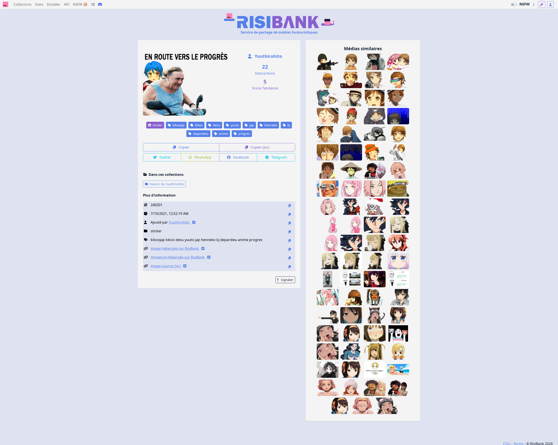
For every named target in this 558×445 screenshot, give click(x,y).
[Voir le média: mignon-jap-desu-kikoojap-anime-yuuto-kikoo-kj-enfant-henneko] (351, 62)
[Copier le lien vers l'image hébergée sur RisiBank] (289, 249)
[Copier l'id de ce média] (289, 205)
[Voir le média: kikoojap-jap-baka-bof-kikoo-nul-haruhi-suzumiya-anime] (351, 369)
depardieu (200, 134)
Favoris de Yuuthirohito (166, 184)
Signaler (286, 280)
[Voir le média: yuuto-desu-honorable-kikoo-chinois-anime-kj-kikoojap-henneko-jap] (351, 170)
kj (288, 125)
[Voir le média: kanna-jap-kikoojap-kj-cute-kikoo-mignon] (398, 261)
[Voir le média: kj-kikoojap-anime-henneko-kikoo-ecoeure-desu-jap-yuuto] (398, 134)
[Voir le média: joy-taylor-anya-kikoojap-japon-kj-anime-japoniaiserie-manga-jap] (398, 351)
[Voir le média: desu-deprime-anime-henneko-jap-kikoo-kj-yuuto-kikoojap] (351, 152)
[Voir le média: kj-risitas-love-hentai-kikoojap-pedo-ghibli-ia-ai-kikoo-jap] (375, 388)
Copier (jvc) (259, 147)
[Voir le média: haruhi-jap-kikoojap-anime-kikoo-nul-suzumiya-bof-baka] (339, 406)
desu (216, 125)
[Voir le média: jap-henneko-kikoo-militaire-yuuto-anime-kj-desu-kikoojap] (328, 62)
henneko (270, 125)
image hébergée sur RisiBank (175, 248)
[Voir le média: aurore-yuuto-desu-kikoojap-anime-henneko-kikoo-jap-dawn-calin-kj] (351, 134)
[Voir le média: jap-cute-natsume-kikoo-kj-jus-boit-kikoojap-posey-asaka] (398, 297)
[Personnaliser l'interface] (541, 4)
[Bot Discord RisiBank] (100, 4)
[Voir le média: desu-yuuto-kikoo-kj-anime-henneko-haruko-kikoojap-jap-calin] (375, 62)
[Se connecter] (550, 4)
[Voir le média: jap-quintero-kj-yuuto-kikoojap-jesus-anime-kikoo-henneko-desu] (328, 134)
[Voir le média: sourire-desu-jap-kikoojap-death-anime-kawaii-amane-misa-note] (375, 351)
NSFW (524, 4)
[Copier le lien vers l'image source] (289, 266)
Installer (53, 4)
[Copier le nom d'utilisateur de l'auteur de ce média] (289, 223)
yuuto (234, 125)
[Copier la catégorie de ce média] (289, 231)
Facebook (240, 157)
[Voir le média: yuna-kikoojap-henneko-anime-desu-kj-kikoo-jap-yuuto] (375, 116)
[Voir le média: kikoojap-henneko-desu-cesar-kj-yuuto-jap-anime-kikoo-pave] (351, 80)
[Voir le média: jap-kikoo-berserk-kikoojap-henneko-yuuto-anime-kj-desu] (375, 134)
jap (251, 125)
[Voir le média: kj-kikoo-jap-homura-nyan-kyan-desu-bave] (375, 333)
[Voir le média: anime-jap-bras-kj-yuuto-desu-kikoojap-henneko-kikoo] (398, 152)
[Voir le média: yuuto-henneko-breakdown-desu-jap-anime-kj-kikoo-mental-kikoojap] (328, 152)
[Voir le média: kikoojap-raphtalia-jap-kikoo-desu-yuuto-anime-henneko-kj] (375, 98)
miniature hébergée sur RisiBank (178, 257)
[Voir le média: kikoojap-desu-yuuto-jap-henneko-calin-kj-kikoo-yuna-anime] (328, 98)
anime (223, 134)
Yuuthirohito (267, 56)
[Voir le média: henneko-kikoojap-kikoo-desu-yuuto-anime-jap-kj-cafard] (398, 116)
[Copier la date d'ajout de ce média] (289, 214)
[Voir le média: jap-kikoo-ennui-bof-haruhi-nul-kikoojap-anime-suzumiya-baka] (351, 333)
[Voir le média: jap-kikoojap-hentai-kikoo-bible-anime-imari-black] (375, 297)
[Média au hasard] (92, 4)
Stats (39, 4)
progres (244, 134)
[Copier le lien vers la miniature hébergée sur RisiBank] (289, 258)
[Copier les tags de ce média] (289, 240)
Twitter (164, 157)
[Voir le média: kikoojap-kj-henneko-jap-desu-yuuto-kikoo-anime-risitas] (375, 152)
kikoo (198, 125)
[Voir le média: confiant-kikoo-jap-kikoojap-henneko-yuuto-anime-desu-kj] (351, 98)
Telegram (278, 157)
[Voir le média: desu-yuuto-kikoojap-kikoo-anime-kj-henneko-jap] (398, 80)
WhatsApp (202, 157)
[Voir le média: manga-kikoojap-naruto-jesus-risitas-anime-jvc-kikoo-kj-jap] (398, 188)
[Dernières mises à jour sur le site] (533, 4)
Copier (183, 147)
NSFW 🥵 (80, 4)
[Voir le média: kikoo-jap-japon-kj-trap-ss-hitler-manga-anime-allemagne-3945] (328, 315)
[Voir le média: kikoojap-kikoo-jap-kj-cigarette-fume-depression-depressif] (328, 369)
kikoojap (178, 125)
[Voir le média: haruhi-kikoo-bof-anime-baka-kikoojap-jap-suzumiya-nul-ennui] (351, 315)
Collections (23, 4)
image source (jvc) (166, 266)
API (66, 4)
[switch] (514, 4)
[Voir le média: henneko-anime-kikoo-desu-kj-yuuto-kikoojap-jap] (328, 116)
